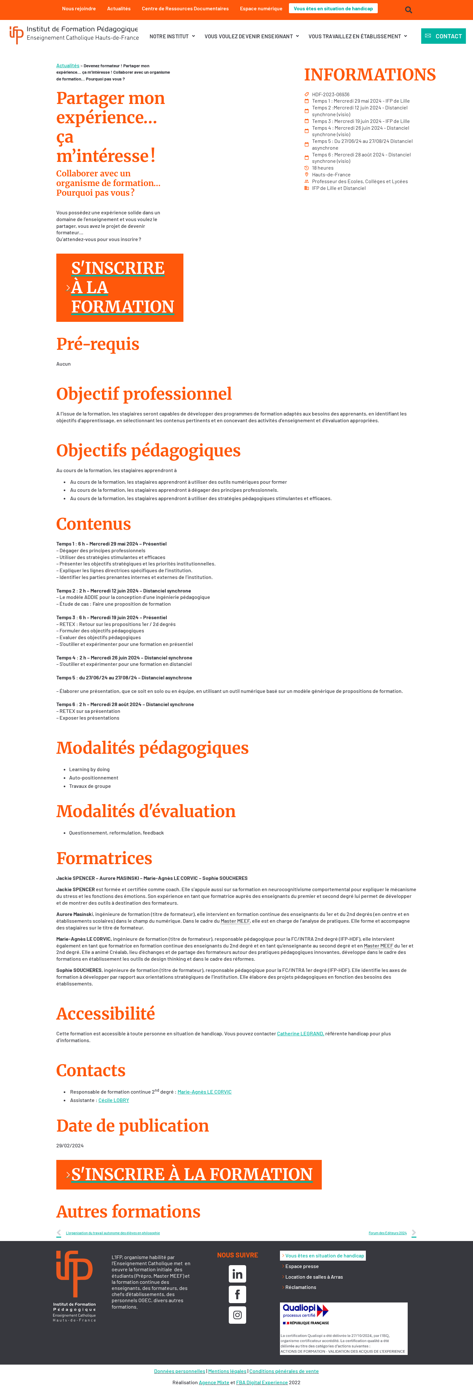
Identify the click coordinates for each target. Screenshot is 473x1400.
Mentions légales (227, 1371)
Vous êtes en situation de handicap (333, 8)
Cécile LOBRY (113, 1100)
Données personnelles (179, 1371)
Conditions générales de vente (284, 1371)
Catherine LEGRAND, (300, 1033)
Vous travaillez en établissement (355, 36)
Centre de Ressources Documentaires (185, 8)
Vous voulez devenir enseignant (249, 36)
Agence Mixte (214, 1382)
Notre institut (169, 36)
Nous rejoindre (79, 8)
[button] (172, 36)
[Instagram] (237, 1315)
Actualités (119, 8)
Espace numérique (261, 8)
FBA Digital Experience (262, 1382)
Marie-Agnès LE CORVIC (205, 1091)
